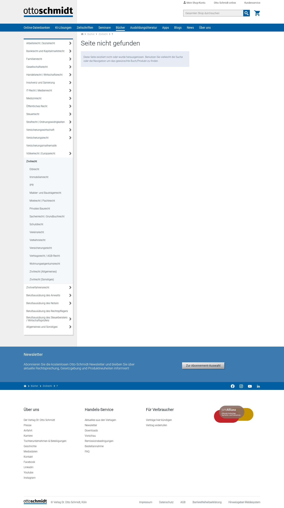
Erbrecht (34, 169)
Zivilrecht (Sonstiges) (42, 279)
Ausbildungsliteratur (143, 28)
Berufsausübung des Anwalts (43, 295)
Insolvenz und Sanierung (40, 82)
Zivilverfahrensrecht (37, 287)
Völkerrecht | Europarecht (40, 153)
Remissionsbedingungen (99, 441)
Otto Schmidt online (225, 2)
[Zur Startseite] (82, 34)
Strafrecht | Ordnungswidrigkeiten (45, 122)
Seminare (104, 28)
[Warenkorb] (257, 13)
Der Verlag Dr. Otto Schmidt (39, 420)
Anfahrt (28, 430)
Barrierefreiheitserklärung (207, 502)
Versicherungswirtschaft (40, 129)
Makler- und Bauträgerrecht (45, 192)
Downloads (91, 430)
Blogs (178, 28)
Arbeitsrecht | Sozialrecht (40, 43)
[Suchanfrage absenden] (246, 13)
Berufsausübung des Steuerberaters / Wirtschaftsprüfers (46, 319)
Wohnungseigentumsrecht (45, 263)
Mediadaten (30, 451)
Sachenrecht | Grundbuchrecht (47, 216)
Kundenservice (252, 2)
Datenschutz (166, 502)
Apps (165, 28)
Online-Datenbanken (37, 28)
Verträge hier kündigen (159, 420)
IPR (32, 185)
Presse (27, 425)
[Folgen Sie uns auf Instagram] (241, 386)
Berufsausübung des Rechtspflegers (47, 311)
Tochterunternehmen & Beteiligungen (45, 441)
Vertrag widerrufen (156, 425)
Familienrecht (34, 59)
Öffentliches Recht (36, 106)
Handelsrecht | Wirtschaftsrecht (44, 74)
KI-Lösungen (63, 28)
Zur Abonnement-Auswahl (203, 365)
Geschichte (30, 446)
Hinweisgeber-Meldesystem (244, 502)
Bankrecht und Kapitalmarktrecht (45, 51)
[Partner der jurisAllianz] (233, 414)
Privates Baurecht (40, 208)
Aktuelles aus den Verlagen (100, 420)
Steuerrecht (32, 114)
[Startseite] (35, 503)
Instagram (30, 477)
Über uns (205, 28)
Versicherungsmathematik (41, 145)
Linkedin (28, 467)
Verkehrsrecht (37, 240)
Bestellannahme (94, 446)
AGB (183, 502)
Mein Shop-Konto (196, 2)
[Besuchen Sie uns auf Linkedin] (257, 386)
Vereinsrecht (37, 232)
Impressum (145, 502)
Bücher (120, 28)
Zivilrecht (103, 34)
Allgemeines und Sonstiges (42, 326)
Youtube (28, 472)
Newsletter (91, 425)
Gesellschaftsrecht (37, 66)
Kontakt (28, 456)
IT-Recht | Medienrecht (39, 90)
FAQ (87, 451)
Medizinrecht (33, 98)
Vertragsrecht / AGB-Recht (45, 255)
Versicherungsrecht (37, 137)
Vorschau (90, 435)
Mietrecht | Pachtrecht (42, 200)
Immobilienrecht (39, 177)
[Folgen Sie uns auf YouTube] (250, 386)
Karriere (28, 435)
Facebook (29, 462)
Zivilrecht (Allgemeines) (43, 271)
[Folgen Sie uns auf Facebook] (233, 386)
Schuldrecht (36, 224)
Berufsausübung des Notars (42, 303)
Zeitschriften (85, 28)
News (190, 28)
